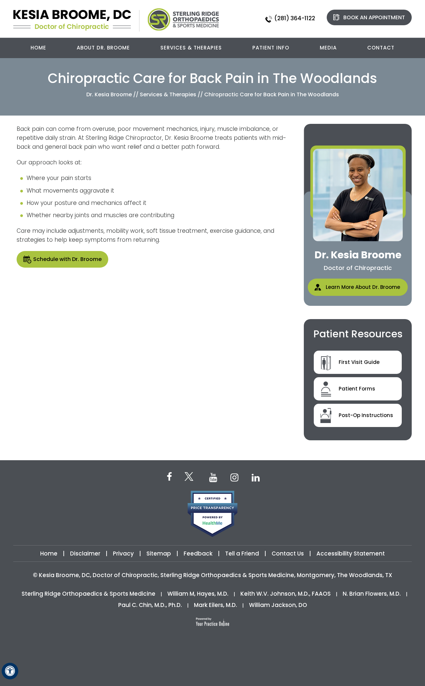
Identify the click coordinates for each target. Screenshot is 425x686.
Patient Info (270, 47)
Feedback (198, 553)
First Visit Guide (359, 362)
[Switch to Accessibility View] (10, 671)
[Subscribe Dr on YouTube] (213, 477)
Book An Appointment (374, 17)
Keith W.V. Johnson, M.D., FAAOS (285, 594)
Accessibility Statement (350, 553)
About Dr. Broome (103, 47)
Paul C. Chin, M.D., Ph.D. (150, 605)
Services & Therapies (191, 47)
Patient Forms (357, 388)
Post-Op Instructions (366, 415)
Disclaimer (86, 553)
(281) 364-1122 (294, 18)
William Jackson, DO (278, 605)
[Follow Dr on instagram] (234, 477)
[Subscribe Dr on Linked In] (256, 477)
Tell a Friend (242, 553)
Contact (380, 47)
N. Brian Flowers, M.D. (372, 594)
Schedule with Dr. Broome (67, 259)
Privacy (123, 553)
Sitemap (158, 553)
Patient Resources (357, 334)
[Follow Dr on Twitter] (191, 477)
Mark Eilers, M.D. (215, 605)
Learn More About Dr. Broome (363, 287)
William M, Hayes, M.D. (197, 594)
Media (328, 47)
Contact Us (288, 553)
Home (38, 47)
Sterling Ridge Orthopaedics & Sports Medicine (88, 594)
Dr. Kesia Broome (109, 94)
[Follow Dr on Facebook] (169, 476)
